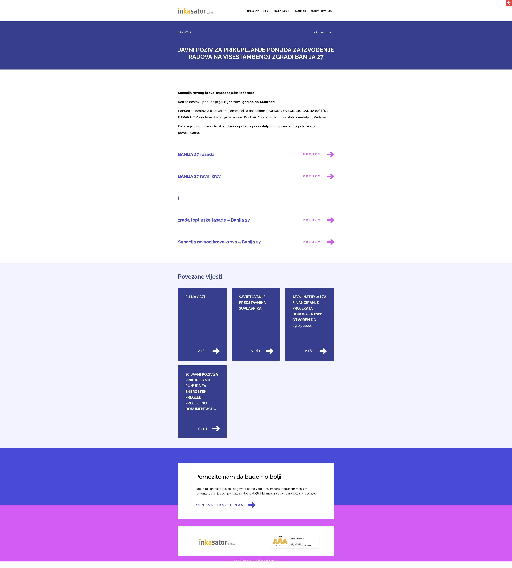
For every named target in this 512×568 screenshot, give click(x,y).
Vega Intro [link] (274, 560)
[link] (195, 10)
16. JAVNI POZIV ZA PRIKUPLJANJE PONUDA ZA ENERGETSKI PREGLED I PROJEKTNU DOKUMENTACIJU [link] (201, 391)
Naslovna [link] (184, 32)
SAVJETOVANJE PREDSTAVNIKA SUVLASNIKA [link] (252, 302)
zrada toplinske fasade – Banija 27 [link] (214, 220)
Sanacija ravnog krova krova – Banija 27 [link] (219, 242)
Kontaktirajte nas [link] (219, 505)
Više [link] (203, 351)
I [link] (178, 198)
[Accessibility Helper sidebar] (509, 3)
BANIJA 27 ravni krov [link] (199, 176)
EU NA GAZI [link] (195, 297)
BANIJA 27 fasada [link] (196, 154)
